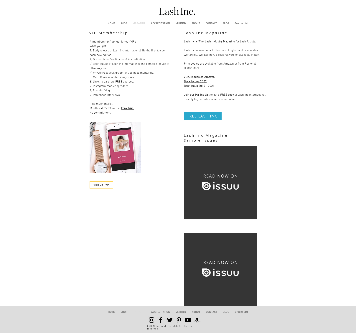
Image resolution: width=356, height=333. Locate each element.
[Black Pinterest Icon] (178, 320)
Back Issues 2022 (195, 81)
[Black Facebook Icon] (160, 320)
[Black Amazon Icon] (197, 320)
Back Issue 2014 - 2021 (199, 86)
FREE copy (227, 95)
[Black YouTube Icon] (188, 320)
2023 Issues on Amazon (199, 77)
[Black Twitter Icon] (169, 320)
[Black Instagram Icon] (151, 320)
